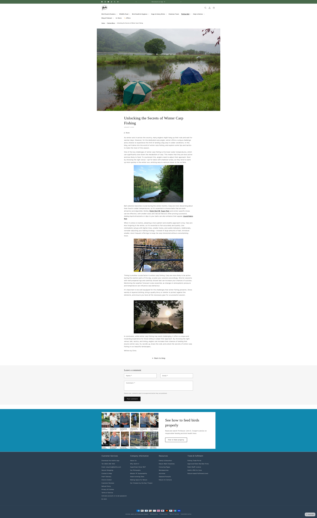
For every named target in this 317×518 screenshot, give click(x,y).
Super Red (165, 211)
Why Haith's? (134, 464)
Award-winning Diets (137, 476)
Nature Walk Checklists (167, 464)
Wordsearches (163, 470)
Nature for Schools (165, 480)
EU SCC (104, 499)
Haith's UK (134, 514)
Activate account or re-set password (114, 496)
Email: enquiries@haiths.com (111, 467)
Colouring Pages (164, 467)
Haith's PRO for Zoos (194, 470)
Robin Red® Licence (194, 467)
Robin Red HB (155, 211)
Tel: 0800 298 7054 (108, 464)
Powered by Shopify (142, 514)
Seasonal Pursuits (165, 476)
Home (103, 23)
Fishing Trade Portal (194, 460)
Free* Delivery (106, 476)
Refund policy (154, 514)
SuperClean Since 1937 (138, 467)
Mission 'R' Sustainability (138, 473)
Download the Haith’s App (110, 460)
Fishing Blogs (111, 23)
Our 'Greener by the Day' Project (141, 483)
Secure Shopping (107, 470)
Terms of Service (107, 492)
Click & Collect (107, 480)
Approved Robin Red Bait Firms (198, 464)
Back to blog (159, 358)
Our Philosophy (135, 470)
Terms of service (174, 514)
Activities (162, 473)
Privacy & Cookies (108, 489)
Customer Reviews (108, 483)
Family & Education (165, 460)
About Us (133, 460)
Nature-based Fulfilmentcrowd (197, 473)
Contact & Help (107, 473)
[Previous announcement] (136, 2)
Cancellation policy (186, 514)
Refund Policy (106, 486)
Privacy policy (163, 514)
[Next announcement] (181, 2)
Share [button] (128, 133)
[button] (109, 14)
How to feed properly (176, 440)
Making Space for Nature (138, 480)
